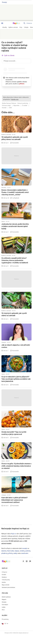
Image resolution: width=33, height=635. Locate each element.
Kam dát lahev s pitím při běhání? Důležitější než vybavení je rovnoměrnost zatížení (16, 490)
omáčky (22, 551)
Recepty (4, 2)
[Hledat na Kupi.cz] (24, 23)
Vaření (3, 221)
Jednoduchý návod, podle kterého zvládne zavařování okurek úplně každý (16, 216)
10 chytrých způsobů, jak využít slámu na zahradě (16, 304)
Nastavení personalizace (8, 587)
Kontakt (4, 574)
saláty (15, 553)
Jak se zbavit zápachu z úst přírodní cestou (16, 336)
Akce (3, 609)
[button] (7, 55)
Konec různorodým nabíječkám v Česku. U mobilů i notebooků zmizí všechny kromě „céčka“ (16, 182)
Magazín (4, 599)
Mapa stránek (5, 585)
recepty (24, 548)
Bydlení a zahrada (6, 134)
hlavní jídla (10, 551)
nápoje (17, 551)
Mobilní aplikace (6, 597)
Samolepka (5, 604)
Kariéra (4, 582)
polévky (27, 551)
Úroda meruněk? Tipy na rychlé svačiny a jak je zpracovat (16, 423)
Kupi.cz (25, 528)
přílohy (10, 553)
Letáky (3, 607)
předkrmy (4, 553)
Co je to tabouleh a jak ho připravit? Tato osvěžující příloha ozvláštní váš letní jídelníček (16, 369)
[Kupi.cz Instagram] (26, 561)
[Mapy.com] (30, 561)
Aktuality (3, 187)
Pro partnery (5, 619)
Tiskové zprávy (6, 579)
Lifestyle (3, 342)
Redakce (4, 577)
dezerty (3, 551)
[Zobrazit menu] (2, 23)
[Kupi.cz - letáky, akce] (16, 23)
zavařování (24, 553)
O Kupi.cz (4, 572)
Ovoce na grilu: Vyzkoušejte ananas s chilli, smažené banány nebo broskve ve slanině (16, 456)
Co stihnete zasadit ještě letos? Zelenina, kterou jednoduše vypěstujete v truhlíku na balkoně (16, 250)
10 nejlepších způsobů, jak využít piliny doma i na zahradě (16, 128)
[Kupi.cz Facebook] (23, 561)
